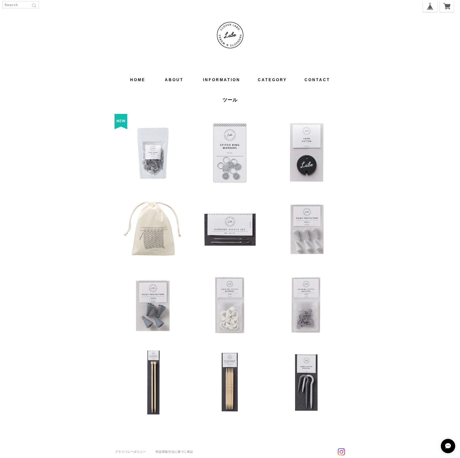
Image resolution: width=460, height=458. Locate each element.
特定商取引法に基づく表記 (174, 451)
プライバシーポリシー (130, 451)
